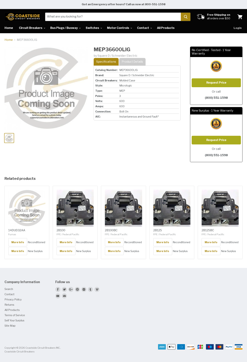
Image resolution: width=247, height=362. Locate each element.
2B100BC (111, 230)
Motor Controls (118, 28)
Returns (9, 304)
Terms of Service (15, 315)
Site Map (10, 325)
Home (9, 28)
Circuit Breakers (31, 28)
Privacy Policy (13, 299)
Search (9, 289)
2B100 (61, 230)
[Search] (185, 17)
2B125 (157, 230)
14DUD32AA (16, 230)
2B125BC (208, 230)
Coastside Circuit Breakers (20, 351)
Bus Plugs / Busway (64, 28)
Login (238, 28)
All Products (165, 28)
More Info (17, 242)
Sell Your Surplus (14, 320)
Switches (93, 28)
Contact (143, 28)
